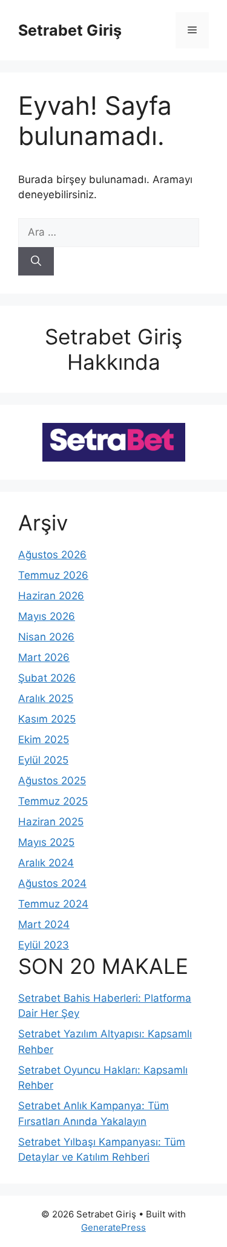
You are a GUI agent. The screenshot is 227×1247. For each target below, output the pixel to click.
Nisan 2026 (46, 637)
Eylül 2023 (43, 945)
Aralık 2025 (45, 698)
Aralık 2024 (46, 863)
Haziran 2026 (51, 596)
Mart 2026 (44, 657)
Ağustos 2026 (52, 555)
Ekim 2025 (43, 739)
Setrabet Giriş (70, 30)
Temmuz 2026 (53, 575)
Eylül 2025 (43, 760)
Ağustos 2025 (52, 781)
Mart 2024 (44, 924)
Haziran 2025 (51, 822)
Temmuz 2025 (53, 801)
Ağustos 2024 (52, 883)
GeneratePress (113, 1227)
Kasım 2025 (47, 719)
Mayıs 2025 (46, 842)
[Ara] (36, 261)
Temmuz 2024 (53, 904)
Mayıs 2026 (46, 616)
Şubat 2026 (47, 678)
